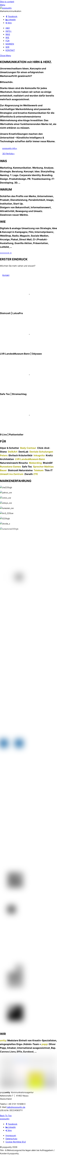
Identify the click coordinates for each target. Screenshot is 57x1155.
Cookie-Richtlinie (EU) (16, 1142)
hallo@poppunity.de (16, 1107)
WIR (7, 47)
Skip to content (7, 1)
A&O (8, 28)
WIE (7, 37)
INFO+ (9, 31)
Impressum (11, 1135)
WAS (8, 34)
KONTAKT (10, 50)
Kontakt (5, 275)
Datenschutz (11, 1138)
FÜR (7, 41)
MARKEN (10, 44)
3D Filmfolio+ (8, 153)
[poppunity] (6, 8)
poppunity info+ (9, 148)
